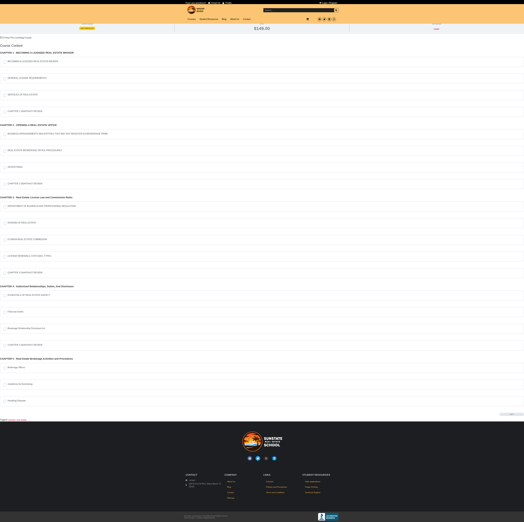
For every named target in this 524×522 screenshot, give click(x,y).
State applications (312, 481)
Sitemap (230, 498)
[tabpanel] (262, 37)
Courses (191, 19)
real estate (22, 420)
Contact (247, 19)
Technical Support (312, 492)
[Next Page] (522, 414)
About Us (234, 19)
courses (11, 420)
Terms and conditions (275, 492)
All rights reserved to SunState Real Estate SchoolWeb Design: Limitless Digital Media (205, 517)
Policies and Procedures (276, 487)
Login (436, 29)
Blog (224, 19)
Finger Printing (311, 487)
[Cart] (308, 19)
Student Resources (209, 19)
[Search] (336, 10)
